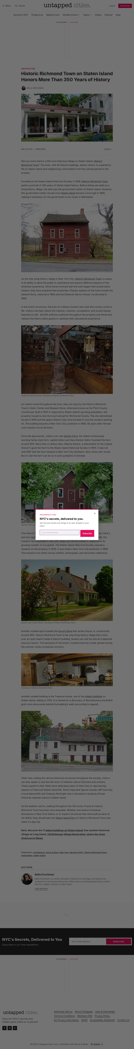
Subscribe (87, 533)
